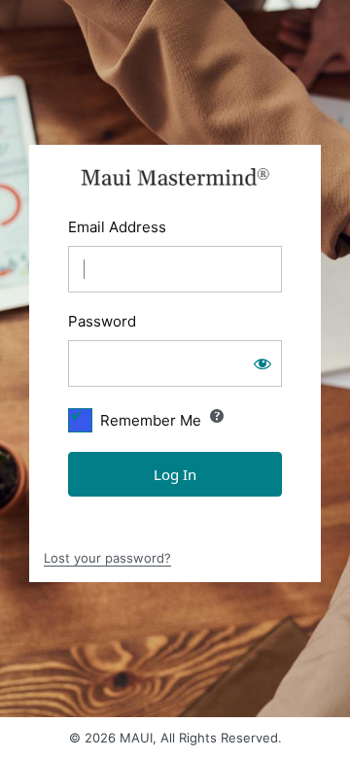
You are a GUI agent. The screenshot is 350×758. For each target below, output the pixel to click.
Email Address (117, 227)
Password (102, 321)
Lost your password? (107, 558)
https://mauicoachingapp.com (175, 176)
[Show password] (262, 363)
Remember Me (150, 420)
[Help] (216, 416)
